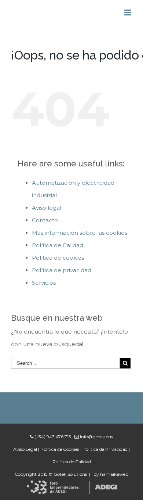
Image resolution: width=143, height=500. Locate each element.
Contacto (45, 220)
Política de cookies (58, 257)
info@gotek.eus (96, 436)
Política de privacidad (61, 270)
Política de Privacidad (105, 449)
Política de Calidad (57, 245)
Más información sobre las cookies (79, 232)
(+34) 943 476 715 (52, 436)
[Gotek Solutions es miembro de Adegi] (71, 486)
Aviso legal (46, 207)
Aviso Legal (25, 449)
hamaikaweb (114, 474)
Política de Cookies (59, 449)
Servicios (44, 282)
